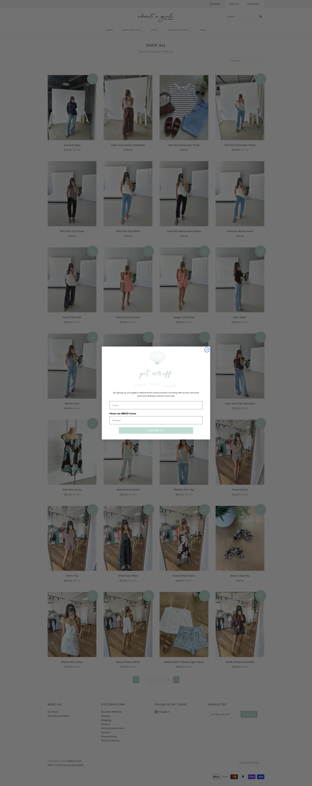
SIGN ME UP (156, 430)
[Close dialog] (207, 349)
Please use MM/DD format (122, 413)
